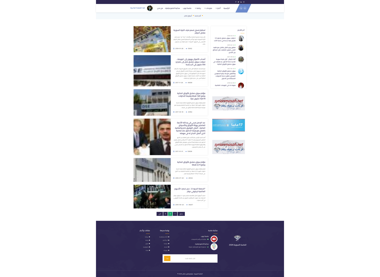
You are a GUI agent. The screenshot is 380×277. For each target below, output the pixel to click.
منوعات (209, 8)
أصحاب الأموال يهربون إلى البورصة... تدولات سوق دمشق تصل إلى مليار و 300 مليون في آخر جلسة (190, 61)
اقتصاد (166, 247)
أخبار (219, 8)
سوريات (165, 250)
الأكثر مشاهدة (163, 237)
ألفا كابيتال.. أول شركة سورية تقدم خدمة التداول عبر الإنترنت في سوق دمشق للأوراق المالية (224, 62)
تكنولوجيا (145, 247)
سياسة (166, 243)
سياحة (146, 237)
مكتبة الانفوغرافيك (172, 8)
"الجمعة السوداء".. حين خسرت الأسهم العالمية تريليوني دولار (189, 190)
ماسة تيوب (187, 8)
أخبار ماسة (198, 15)
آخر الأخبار (241, 30)
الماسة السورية (198, 274)
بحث (167, 258)
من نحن (160, 8)
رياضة (198, 8)
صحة (147, 250)
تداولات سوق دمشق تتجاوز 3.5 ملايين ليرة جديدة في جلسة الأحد (225, 39)
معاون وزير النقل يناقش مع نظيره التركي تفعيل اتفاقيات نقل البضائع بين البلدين (224, 50)
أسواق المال (188, 15)
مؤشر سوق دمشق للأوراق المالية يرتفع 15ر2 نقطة (191, 163)
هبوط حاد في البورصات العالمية (225, 85)
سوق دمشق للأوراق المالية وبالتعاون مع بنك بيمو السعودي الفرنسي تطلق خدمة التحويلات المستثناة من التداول (225, 74)
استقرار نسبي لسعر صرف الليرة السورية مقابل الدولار (189, 31)
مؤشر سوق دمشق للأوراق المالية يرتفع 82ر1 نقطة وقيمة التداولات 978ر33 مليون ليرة (191, 95)
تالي (160, 213)
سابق (181, 213)
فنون (146, 243)
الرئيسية (227, 8)
